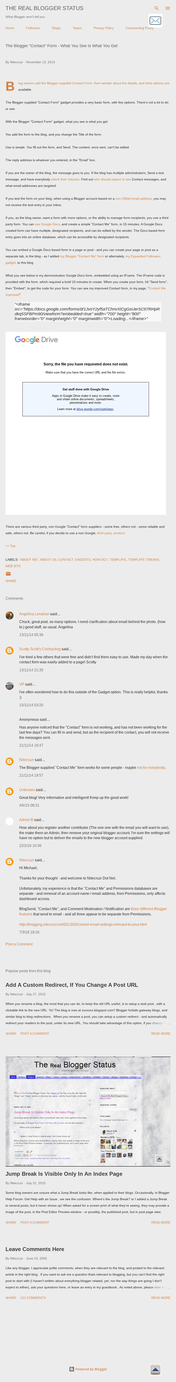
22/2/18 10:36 (30, 846)
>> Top (10, 546)
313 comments (33, 1298)
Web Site (13, 566)
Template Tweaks (143, 559)
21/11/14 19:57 (31, 775)
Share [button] (11, 581)
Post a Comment (19, 944)
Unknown (27, 790)
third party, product (110, 533)
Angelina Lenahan (34, 614)
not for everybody (151, 768)
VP (21, 684)
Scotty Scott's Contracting (40, 649)
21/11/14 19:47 (31, 745)
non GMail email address (134, 198)
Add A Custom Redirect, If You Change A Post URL (72, 985)
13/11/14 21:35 (31, 670)
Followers (33, 28)
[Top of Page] (155, 1370)
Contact (65, 559)
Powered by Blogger (90, 1369)
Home (10, 28)
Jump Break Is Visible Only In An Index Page (64, 1174)
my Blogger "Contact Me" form (82, 256)
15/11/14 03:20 (31, 705)
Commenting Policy (140, 28)
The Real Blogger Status (44, 8)
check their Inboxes (65, 179)
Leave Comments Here (35, 1249)
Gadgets (83, 559)
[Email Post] (8, 575)
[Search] (157, 8)
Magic (56, 28)
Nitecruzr (26, 760)
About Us (48, 559)
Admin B (26, 820)
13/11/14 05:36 (31, 635)
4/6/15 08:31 (29, 805)
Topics (77, 28)
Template (118, 559)
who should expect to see (112, 179)
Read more (160, 1033)
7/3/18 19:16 (29, 932)
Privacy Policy (104, 28)
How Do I (100, 559)
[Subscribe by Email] (155, 21)
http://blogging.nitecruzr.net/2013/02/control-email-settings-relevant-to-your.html (83, 924)
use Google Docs (47, 224)
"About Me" (28, 559)
